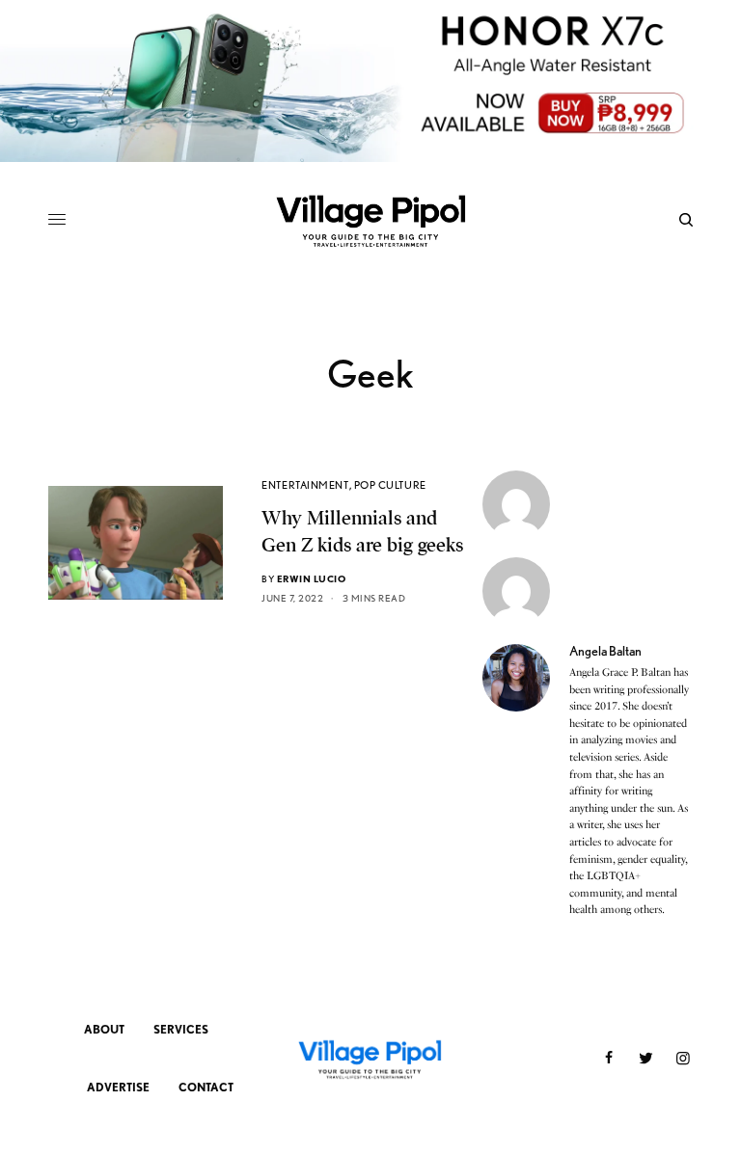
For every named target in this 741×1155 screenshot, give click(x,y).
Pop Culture (390, 485)
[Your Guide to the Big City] (370, 219)
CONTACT (205, 1087)
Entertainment (304, 485)
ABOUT (104, 1029)
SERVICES (180, 1029)
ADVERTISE (118, 1087)
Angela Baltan (605, 651)
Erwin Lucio (311, 578)
